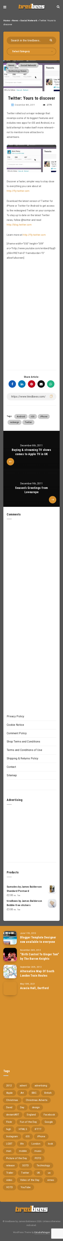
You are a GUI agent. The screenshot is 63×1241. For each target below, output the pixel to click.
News (15, 20)
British (48, 1092)
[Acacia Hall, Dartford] (10, 988)
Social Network (28, 20)
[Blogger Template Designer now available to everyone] (10, 938)
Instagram (12, 1136)
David (9, 1107)
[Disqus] (31, 561)
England (31, 1114)
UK (38, 1172)
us (49, 1172)
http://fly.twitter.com (18, 191)
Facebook (49, 1114)
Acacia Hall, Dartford (34, 988)
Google (49, 1121)
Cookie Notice (15, 724)
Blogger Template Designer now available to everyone (38, 940)
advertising (41, 1085)
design (36, 1107)
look (50, 1143)
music (37, 1150)
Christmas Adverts (36, 1100)
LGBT (9, 1143)
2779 (49, 105)
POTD (38, 1158)
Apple (9, 1092)
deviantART (12, 1114)
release (10, 1165)
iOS (32, 416)
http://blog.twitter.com (19, 224)
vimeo (50, 1180)
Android (21, 416)
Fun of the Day (28, 1121)
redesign (14, 422)
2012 (9, 1085)
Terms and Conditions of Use (24, 750)
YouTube (26, 1187)
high (8, 1129)
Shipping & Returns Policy (22, 758)
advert (23, 1085)
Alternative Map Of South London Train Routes (37, 973)
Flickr (9, 1121)
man (8, 1150)
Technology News (17, 71)
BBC (34, 1092)
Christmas (12, 1100)
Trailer (9, 1172)
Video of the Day (29, 1180)
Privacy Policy (15, 716)
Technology (43, 1165)
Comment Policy (17, 733)
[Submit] (51, 40)
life (22, 1143)
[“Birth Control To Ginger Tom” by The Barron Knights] (10, 954)
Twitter (28, 422)
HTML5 (23, 1129)
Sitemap (12, 775)
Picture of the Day (16, 1158)
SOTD (25, 1165)
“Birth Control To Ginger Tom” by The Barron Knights (39, 956)
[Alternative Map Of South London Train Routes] (10, 971)
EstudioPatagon (42, 1232)
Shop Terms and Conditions (23, 741)
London (36, 1143)
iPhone (43, 416)
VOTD (9, 1187)
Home (6, 20)
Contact (11, 766)
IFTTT (38, 1129)
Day (22, 1107)
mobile (23, 1150)
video (9, 1180)
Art (22, 1092)
